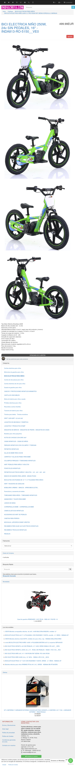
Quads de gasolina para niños (13, 387)
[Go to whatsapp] (70, 760)
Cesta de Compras (8, 553)
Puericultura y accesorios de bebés (14, 491)
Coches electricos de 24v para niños (14, 384)
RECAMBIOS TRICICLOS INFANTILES (15, 530)
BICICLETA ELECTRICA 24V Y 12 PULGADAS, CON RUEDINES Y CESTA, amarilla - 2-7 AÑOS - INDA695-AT (37, 635)
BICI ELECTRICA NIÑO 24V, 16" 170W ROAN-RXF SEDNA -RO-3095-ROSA (27, 653)
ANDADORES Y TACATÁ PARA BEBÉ (15, 499)
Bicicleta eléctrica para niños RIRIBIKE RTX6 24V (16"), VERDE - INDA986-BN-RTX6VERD (31, 664)
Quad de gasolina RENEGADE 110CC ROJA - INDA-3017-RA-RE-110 (37, 619)
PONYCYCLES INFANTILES (12, 468)
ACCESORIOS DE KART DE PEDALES (15, 514)
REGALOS (7, 534)
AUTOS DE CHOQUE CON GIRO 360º (15, 437)
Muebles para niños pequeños (13, 434)
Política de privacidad (8, 732)
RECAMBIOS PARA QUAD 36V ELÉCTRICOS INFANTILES (21, 526)
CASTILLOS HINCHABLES (12, 395)
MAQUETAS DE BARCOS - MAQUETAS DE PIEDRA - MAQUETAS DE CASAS (26, 430)
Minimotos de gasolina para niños (14, 372)
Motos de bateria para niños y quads (14, 399)
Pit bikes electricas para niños (12, 403)
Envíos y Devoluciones (8, 725)
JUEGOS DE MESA (9, 503)
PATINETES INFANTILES (11, 449)
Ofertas (5, 672)
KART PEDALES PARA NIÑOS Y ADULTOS (16, 464)
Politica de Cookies (13, 764)
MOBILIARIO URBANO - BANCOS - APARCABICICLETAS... (21, 487)
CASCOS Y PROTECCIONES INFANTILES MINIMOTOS (20, 391)
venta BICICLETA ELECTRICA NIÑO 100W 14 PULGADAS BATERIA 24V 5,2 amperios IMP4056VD (33, 642)
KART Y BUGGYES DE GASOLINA (14, 484)
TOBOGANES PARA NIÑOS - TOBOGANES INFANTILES (20, 495)
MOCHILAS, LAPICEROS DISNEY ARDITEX (17, 522)
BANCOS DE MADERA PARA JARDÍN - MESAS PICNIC (20, 476)
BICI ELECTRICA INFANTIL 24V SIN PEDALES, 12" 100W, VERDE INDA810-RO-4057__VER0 (32, 646)
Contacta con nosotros (8, 745)
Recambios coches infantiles (12, 407)
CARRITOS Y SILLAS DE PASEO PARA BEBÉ (17, 457)
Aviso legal (5, 729)
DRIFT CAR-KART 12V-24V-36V (13, 418)
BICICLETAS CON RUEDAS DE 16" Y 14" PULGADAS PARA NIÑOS (23, 480)
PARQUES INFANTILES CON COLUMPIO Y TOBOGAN (20, 445)
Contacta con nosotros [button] (32, 756)
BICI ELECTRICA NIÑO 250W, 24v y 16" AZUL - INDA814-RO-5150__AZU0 (27, 657)
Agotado (70, 36)
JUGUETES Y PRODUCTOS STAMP (14, 426)
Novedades (6, 581)
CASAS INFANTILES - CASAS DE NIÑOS (16, 441)
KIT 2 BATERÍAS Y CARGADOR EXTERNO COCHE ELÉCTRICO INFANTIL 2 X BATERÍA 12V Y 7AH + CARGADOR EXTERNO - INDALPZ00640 (37, 711)
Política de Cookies (7, 736)
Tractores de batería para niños (13, 410)
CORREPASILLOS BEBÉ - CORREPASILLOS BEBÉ (19, 507)
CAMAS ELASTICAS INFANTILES (14, 511)
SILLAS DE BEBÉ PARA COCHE (13, 453)
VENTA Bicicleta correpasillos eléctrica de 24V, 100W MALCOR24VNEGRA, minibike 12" (30, 631)
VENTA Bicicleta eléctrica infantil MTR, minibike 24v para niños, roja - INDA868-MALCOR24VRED (33, 639)
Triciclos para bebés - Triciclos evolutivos (16, 414)
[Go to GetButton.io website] (71, 764)
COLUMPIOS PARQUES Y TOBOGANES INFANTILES (19, 461)
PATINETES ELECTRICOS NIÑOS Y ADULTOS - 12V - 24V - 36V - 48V (24, 472)
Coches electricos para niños (12, 368)
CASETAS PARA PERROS (11, 518)
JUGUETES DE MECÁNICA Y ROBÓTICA (16, 422)
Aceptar (4, 764)
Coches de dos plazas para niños (14, 380)
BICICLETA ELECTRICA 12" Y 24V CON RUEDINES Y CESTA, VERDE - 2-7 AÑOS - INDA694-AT (33, 661)
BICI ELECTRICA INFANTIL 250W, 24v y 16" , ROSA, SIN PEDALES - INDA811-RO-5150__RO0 (33, 650)
